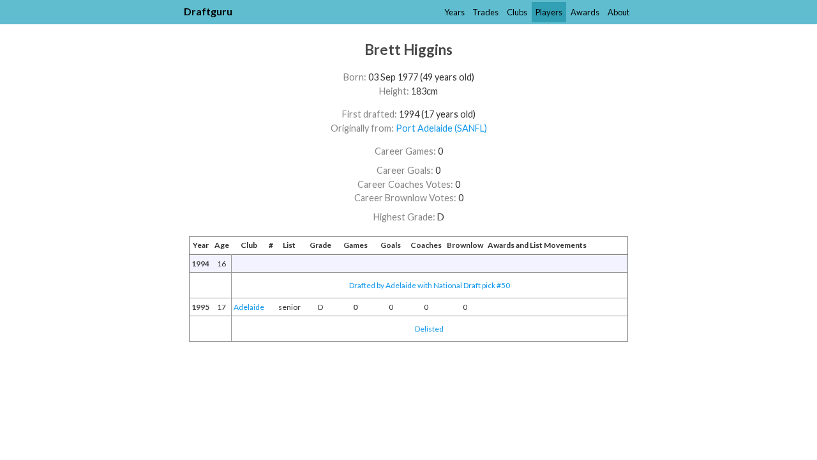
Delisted (429, 329)
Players (549, 12)
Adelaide (249, 307)
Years (454, 12)
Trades (485, 12)
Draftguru (208, 11)
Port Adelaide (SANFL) (441, 128)
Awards (585, 12)
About (618, 12)
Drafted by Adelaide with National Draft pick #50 (429, 285)
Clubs (517, 12)
